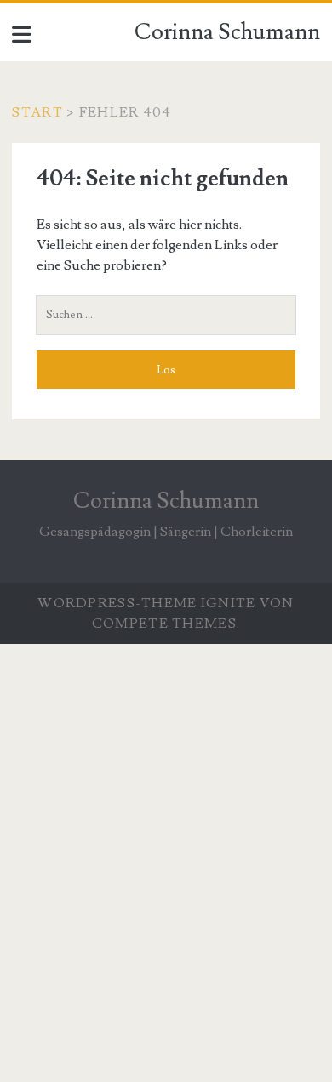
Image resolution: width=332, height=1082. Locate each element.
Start (37, 112)
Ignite (228, 603)
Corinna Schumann (227, 32)
